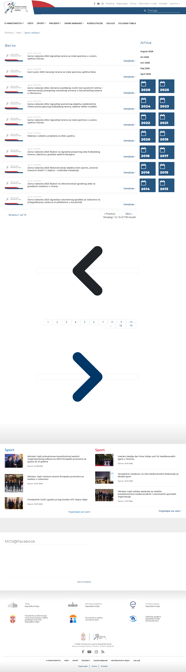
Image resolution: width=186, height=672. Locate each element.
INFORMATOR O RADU (120, 661)
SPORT (75, 661)
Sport (40, 23)
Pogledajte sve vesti (79, 512)
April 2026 (145, 74)
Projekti (54, 23)
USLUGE (136, 661)
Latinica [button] (174, 3)
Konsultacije (95, 23)
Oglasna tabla (127, 23)
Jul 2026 (144, 57)
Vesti (30, 23)
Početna (110, 3)
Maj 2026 (145, 68)
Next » (129, 213)
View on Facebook (84, 582)
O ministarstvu (13, 23)
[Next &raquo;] (87, 377)
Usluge (110, 23)
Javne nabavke (73, 23)
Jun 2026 (145, 62)
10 (131, 322)
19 (131, 325)
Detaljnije (129, 61)
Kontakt (163, 3)
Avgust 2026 (146, 51)
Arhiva (133, 3)
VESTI (66, 661)
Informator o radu (148, 3)
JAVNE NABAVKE (100, 661)
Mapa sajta (122, 3)
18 (120, 325)
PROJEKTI (86, 661)
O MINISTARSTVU (53, 661)
